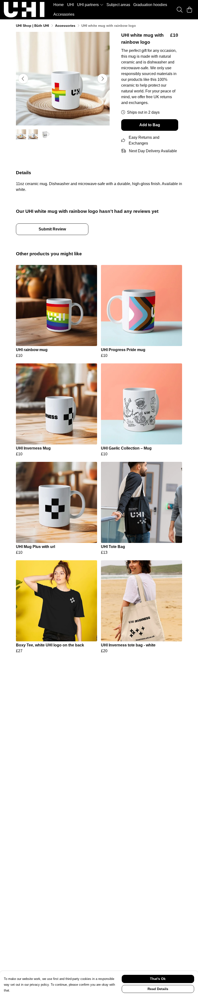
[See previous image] (23, 78)
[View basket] (189, 9)
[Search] (179, 9)
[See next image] (102, 78)
